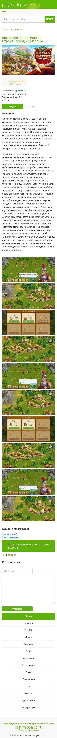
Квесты (28, 693)
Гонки (28, 672)
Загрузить (12, 107)
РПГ (28, 686)
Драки (28, 637)
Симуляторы (28, 665)
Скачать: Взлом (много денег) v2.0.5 (28, 544)
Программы (28, 707)
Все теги (50, 723)
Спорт (28, 651)
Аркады (28, 623)
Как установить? (11, 537)
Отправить (17, 609)
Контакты (28, 727)
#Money (12, 555)
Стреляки (28, 644)
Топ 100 (28, 630)
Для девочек (28, 700)
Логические (29, 679)
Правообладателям (28, 730)
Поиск (50, 19)
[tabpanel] (28, 323)
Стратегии (19, 90)
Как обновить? (9, 534)
